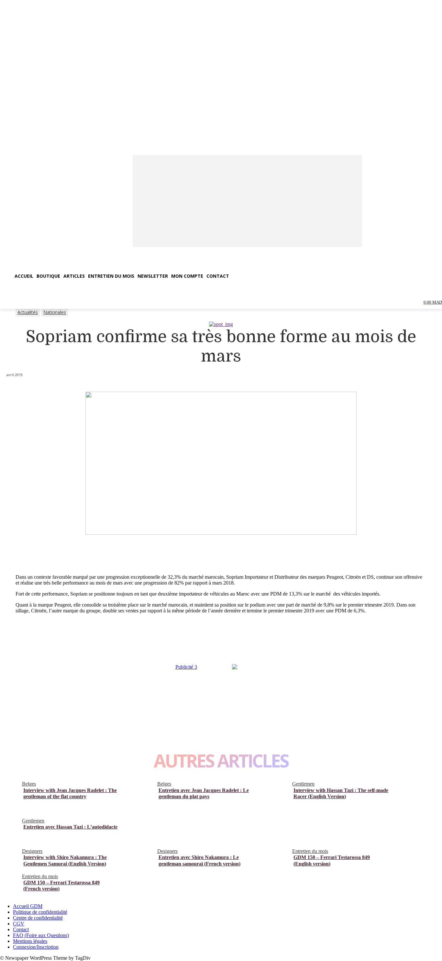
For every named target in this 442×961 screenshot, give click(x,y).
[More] (122, 647)
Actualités (27, 312)
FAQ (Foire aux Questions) (41, 935)
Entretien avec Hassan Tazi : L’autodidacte (70, 827)
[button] (8, 295)
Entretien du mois (310, 851)
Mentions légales (30, 941)
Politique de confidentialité (40, 912)
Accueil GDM (27, 906)
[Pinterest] (74, 647)
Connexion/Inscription (36, 947)
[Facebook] (27, 647)
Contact (21, 929)
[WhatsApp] (98, 647)
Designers (32, 851)
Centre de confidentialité (38, 918)
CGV (18, 923)
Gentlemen (303, 784)
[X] (50, 647)
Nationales (54, 312)
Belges (29, 784)
